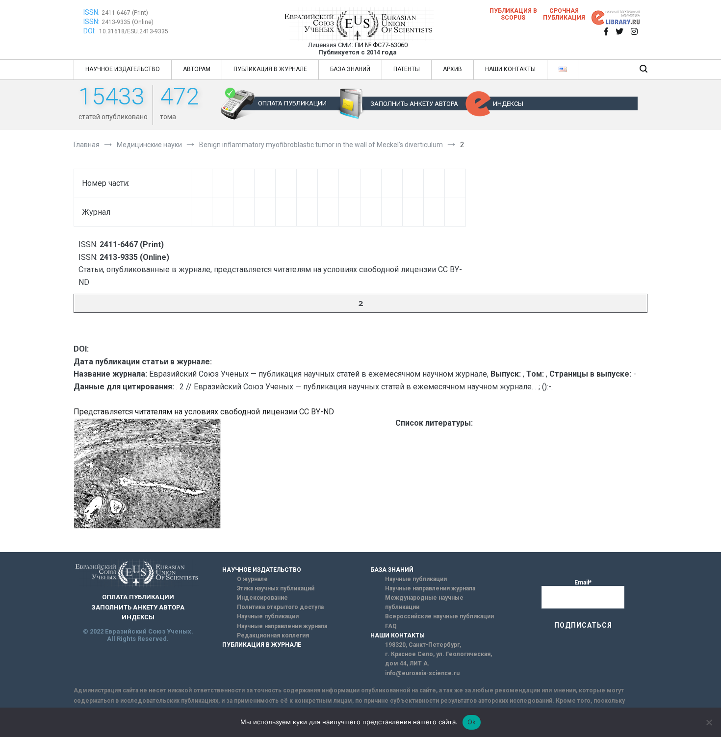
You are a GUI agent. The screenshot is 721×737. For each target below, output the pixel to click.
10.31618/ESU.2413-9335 (133, 31)
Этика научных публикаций (275, 588)
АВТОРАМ (196, 69)
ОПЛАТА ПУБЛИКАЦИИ (292, 103)
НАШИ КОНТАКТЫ (510, 69)
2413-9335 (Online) (128, 22)
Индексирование (262, 597)
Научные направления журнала (282, 626)
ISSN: (91, 12)
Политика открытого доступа (280, 607)
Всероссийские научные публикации (439, 616)
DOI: (90, 31)
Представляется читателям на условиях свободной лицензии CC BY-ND (204, 411)
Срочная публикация (564, 14)
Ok (471, 722)
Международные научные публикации (424, 602)
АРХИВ (452, 69)
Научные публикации (268, 616)
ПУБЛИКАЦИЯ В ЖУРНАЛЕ (270, 69)
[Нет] (709, 722)
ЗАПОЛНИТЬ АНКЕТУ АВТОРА (414, 103)
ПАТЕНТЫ (406, 69)
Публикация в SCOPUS (513, 14)
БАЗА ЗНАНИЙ (350, 69)
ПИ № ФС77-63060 (381, 45)
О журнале (252, 579)
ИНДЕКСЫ (508, 103)
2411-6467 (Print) (125, 12)
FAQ (391, 626)
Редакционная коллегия (273, 635)
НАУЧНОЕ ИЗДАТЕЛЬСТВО (122, 69)
